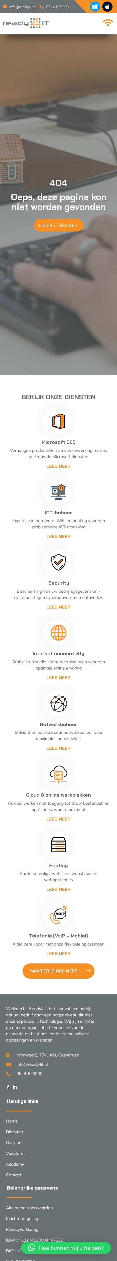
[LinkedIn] (15, 1087)
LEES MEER (58, 607)
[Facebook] (8, 1087)
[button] (66, 1248)
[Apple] (107, 6)
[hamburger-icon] (107, 23)
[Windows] (95, 6)
